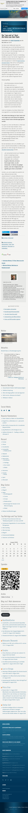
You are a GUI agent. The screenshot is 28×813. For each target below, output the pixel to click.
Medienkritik (6, 456)
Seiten (4, 492)
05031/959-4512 (5, 797)
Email (9, 410)
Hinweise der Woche (8, 635)
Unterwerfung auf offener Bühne (12, 316)
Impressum (12, 809)
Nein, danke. (16, 8)
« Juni (2, 560)
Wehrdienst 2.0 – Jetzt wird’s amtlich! (15, 756)
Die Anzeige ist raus (17, 429)
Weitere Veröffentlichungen (9, 511)
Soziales (5, 473)
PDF (10, 254)
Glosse (4, 444)
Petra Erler (7, 687)
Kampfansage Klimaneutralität (11, 311)
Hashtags (6, 462)
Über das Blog (6, 527)
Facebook (7, 410)
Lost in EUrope (8, 668)
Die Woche (6, 460)
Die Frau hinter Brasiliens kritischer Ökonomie (14, 657)
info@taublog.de (5, 798)
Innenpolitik (5, 449)
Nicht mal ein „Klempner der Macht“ (12, 395)
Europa (4, 442)
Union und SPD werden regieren (12, 319)
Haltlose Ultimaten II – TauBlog (8, 770)
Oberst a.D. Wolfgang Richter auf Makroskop (16, 378)
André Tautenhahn (15, 40)
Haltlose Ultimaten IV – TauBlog (10, 432)
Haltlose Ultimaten (20, 770)
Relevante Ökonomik (10, 640)
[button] (6, 232)
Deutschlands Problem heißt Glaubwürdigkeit (14, 388)
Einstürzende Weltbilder (8, 535)
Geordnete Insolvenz (7, 242)
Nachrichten (5, 238)
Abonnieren (5, 614)
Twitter (4, 410)
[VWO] (6, 8)
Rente (5, 474)
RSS (2, 410)
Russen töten (6, 690)
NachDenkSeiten (9, 620)
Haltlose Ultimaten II (20, 767)
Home (4, 28)
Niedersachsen (7, 450)
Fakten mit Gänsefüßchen (17, 418)
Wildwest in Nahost (7, 397)
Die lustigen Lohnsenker (10, 309)
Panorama (5, 470)
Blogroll (4, 490)
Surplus (5, 650)
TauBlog (9, 28)
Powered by (2, 8)
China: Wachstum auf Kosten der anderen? (13, 653)
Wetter (5, 467)
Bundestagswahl (8, 494)
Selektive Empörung (8, 390)
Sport (4, 477)
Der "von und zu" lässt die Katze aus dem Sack (10, 36)
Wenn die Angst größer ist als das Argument (13, 392)
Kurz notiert (7, 465)
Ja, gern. (24, 8)
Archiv (4, 487)
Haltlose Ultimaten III (20, 765)
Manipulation (5, 244)
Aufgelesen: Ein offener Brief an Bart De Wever (14, 676)
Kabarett (5, 453)
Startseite (6, 809)
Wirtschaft (10, 238)
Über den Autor (6, 530)
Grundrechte (6, 447)
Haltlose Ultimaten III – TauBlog (8, 767)
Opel (10, 244)
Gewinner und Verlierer (8, 537)
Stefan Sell (7, 704)
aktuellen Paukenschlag (7, 149)
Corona (6, 496)
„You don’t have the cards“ (10, 314)
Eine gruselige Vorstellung (11, 772)
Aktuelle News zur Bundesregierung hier (11, 350)
